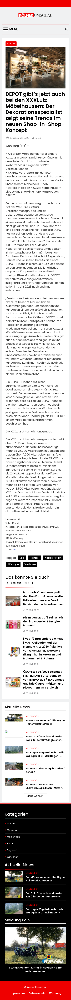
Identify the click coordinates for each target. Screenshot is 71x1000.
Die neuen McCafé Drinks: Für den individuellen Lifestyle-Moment (43, 621)
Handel (11, 43)
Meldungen (32, 716)
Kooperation (53, 558)
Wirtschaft (12, 857)
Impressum (17, 993)
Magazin (12, 830)
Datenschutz (37, 993)
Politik (10, 843)
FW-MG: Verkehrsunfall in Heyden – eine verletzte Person (46, 722)
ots (14, 549)
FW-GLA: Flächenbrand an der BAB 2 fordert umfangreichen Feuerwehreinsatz (44, 740)
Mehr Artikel (35, 796)
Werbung (55, 993)
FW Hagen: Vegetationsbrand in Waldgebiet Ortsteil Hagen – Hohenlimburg (45, 756)
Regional (12, 850)
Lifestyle (13, 564)
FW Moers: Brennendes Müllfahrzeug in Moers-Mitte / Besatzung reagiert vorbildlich (44, 788)
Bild (21, 558)
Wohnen (30, 564)
